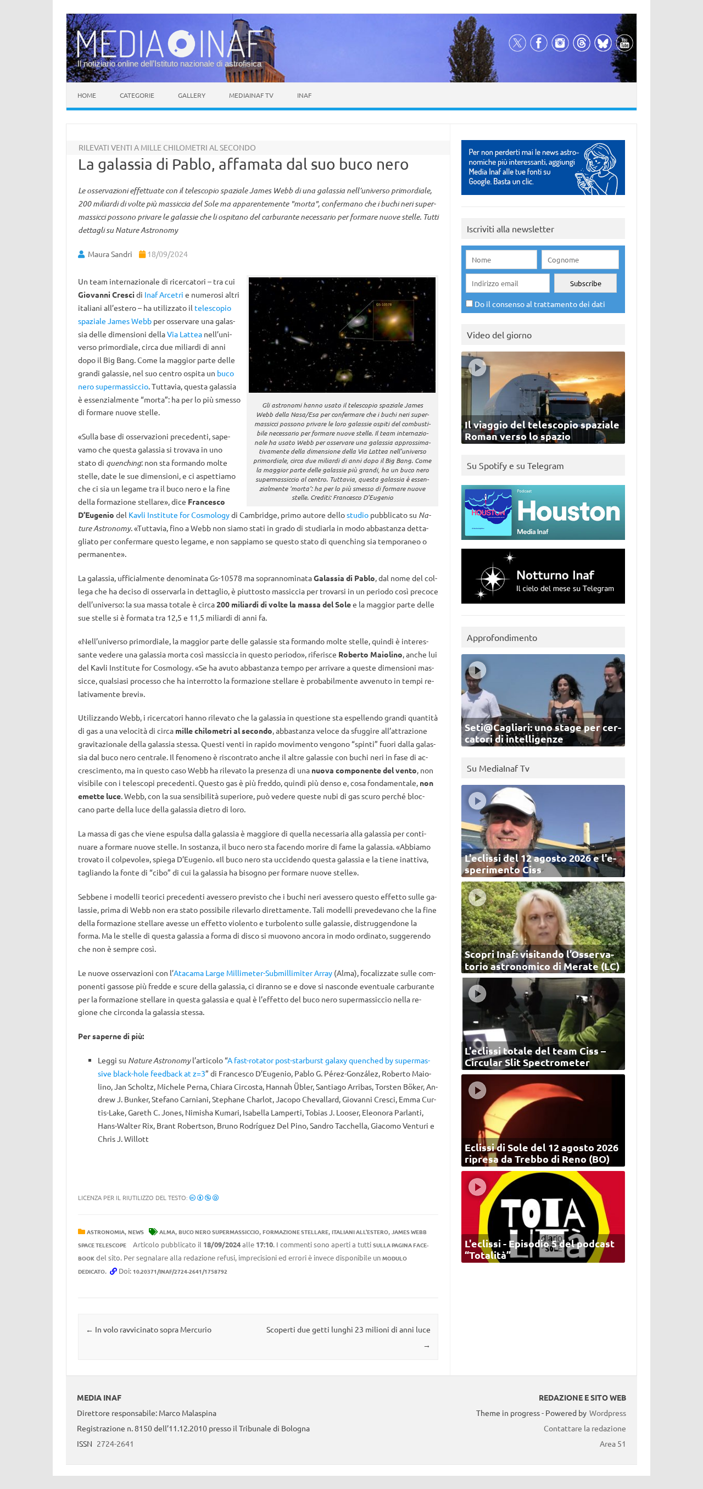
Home (86, 95)
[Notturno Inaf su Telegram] (543, 606)
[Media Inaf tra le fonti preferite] (543, 197)
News (136, 1232)
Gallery (191, 95)
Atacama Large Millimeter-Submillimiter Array (253, 973)
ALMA (167, 1232)
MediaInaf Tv (251, 95)
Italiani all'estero (360, 1232)
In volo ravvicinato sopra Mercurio (148, 1329)
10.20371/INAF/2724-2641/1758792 (180, 1271)
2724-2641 (115, 1443)
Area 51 (613, 1443)
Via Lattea (184, 334)
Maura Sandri (110, 254)
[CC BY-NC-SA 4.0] (204, 1197)
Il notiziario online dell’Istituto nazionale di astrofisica (169, 63)
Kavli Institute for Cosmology (179, 515)
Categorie (137, 95)
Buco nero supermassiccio (218, 1232)
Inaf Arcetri (163, 294)
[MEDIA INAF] (170, 55)
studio (358, 515)
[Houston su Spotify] (543, 542)
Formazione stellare (295, 1232)
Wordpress (607, 1413)
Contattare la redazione (585, 1428)
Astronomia (106, 1232)
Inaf (304, 95)
